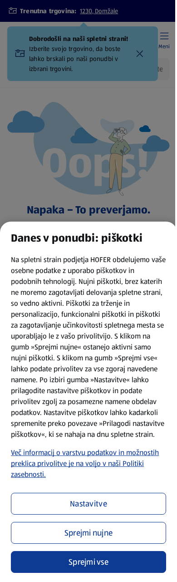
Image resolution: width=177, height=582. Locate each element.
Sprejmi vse (88, 562)
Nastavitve (88, 504)
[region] (88, 402)
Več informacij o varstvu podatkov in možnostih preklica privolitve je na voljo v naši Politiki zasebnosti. (85, 463)
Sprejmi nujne (88, 533)
